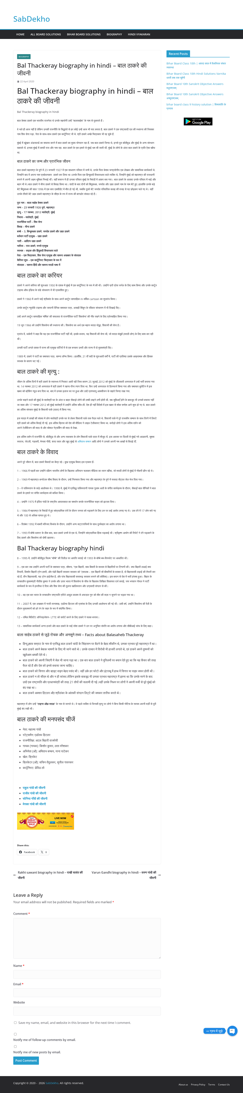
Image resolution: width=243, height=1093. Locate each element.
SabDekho (31, 18)
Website (19, 1002)
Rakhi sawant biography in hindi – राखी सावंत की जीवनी (50, 875)
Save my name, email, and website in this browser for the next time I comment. (74, 1023)
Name (18, 966)
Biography (114, 34)
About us (183, 1084)
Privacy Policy (198, 1084)
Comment (21, 914)
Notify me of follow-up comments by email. (44, 1040)
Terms (211, 1084)
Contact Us (224, 1084)
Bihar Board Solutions (84, 34)
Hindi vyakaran (139, 34)
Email (18, 984)
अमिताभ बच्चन (84, 441)
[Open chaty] (232, 1031)
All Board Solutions (46, 34)
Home (20, 34)
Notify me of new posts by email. (37, 1052)
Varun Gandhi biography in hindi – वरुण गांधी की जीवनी (124, 875)
